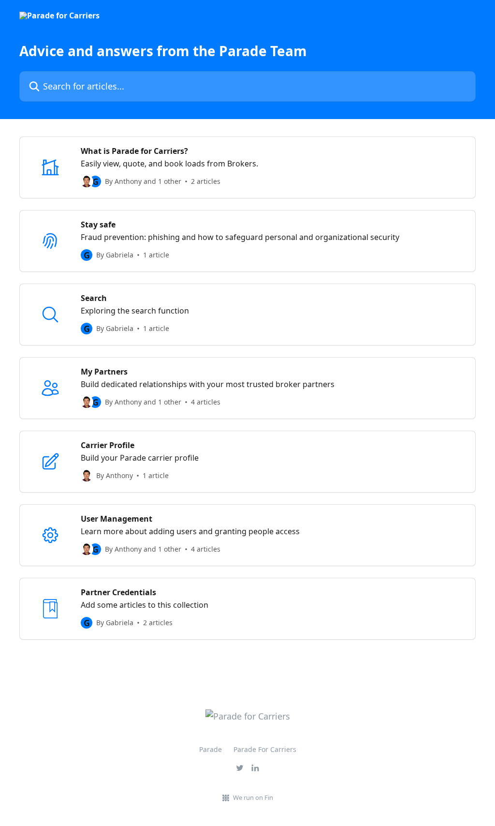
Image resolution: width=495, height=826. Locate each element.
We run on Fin (253, 797)
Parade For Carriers (264, 749)
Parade (210, 749)
